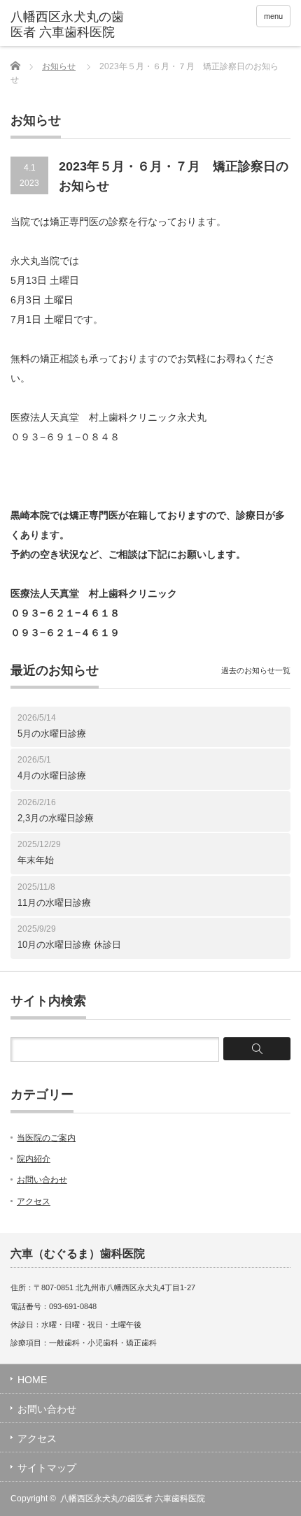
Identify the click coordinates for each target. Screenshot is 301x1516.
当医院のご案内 (46, 1138)
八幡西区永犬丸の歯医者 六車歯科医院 (132, 1498)
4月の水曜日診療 (52, 775)
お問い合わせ (42, 1180)
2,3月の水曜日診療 (56, 818)
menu (273, 16)
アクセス (33, 1201)
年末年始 (36, 860)
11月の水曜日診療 (54, 902)
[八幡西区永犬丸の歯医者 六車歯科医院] (70, 25)
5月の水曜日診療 (52, 733)
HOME (32, 1379)
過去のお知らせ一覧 (255, 670)
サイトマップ (47, 1467)
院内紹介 (33, 1159)
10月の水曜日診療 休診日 (69, 944)
